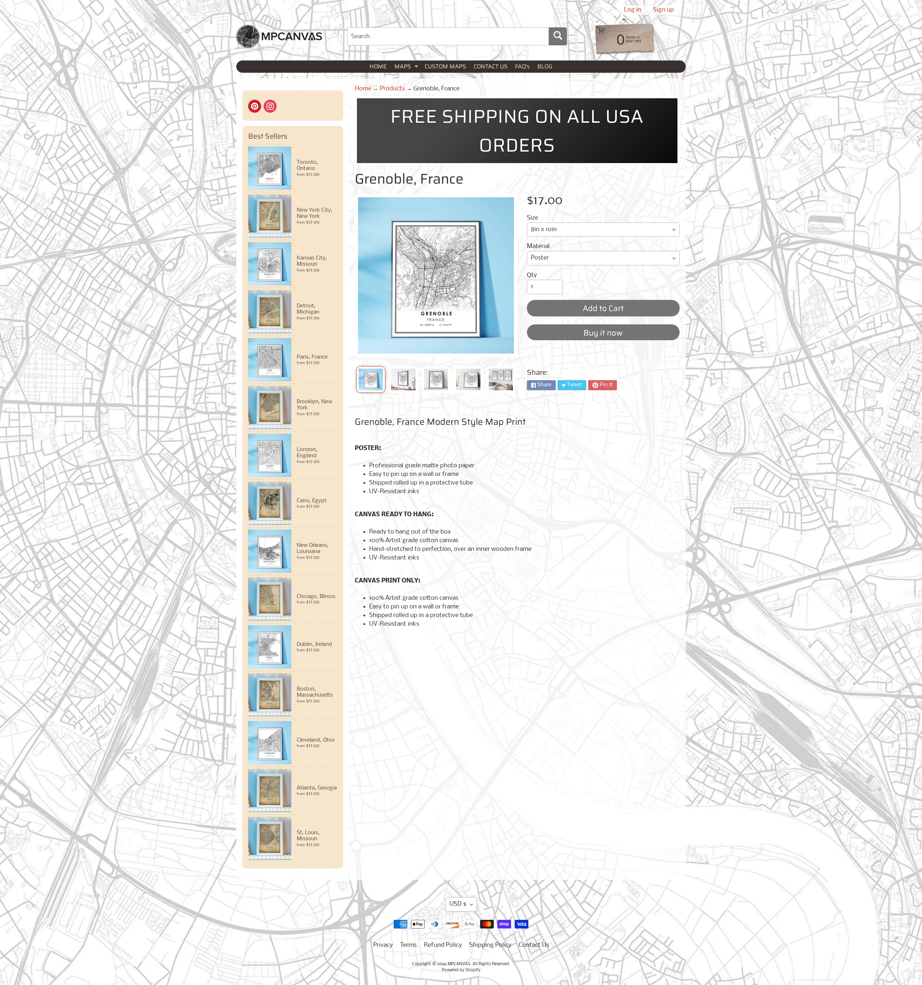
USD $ (457, 904)
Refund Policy (443, 945)
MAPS (407, 67)
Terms (408, 945)
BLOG (544, 66)
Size (532, 218)
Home (363, 88)
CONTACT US (490, 66)
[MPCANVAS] (279, 43)
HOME (378, 66)
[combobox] (448, 36)
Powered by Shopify (461, 970)
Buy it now (603, 333)
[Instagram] (270, 106)
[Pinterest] (254, 106)
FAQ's (522, 66)
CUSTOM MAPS (445, 66)
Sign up (663, 10)
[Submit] (558, 36)
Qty (532, 275)
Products (392, 88)
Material (538, 246)
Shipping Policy (490, 945)
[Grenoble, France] (370, 379)
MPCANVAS (459, 964)
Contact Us (534, 945)
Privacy (383, 945)
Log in (632, 10)
